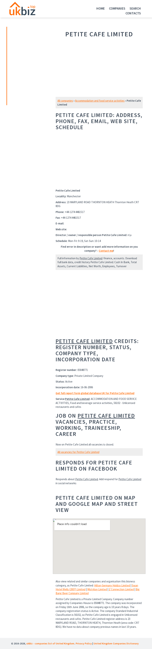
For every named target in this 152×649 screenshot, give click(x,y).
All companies (65, 100)
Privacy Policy (84, 643)
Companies (117, 8)
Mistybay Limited (97, 589)
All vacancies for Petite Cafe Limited (78, 452)
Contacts (133, 13)
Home (100, 8)
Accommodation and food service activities (100, 100)
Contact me (106, 250)
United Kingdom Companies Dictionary (116, 643)
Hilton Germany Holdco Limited (112, 585)
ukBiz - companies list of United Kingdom (50, 643)
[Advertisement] (33, 65)
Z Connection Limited (121, 589)
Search (135, 8)
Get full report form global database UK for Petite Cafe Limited (95, 393)
